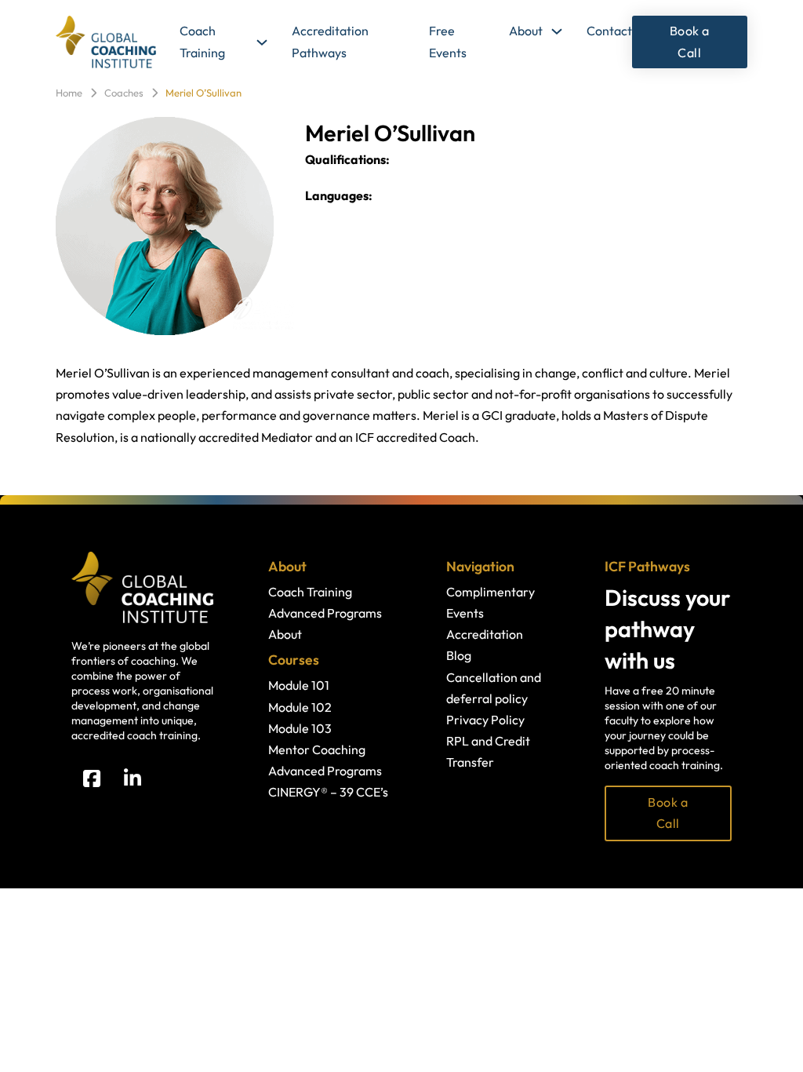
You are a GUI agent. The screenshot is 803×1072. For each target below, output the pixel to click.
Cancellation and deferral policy (493, 687)
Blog (458, 655)
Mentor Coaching (316, 749)
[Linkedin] (132, 778)
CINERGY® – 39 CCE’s (328, 792)
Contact (609, 30)
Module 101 (298, 685)
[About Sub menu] (556, 31)
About (526, 30)
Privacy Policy (485, 719)
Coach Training (202, 41)
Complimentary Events (490, 602)
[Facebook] (91, 778)
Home (69, 92)
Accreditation (484, 634)
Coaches (124, 92)
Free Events (448, 41)
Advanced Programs (325, 613)
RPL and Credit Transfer (488, 751)
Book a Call (690, 41)
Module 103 (300, 728)
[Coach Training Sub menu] (262, 42)
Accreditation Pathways (330, 41)
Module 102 (300, 707)
